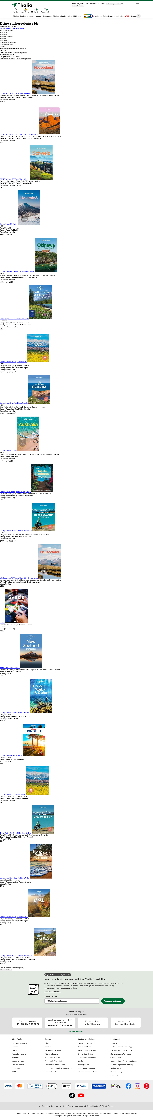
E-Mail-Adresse (50, 996)
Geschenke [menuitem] (135, 16)
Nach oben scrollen (6, 970)
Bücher (2, 28)
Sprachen (3, 38)
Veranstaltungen (117, 1072)
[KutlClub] (116, 1086)
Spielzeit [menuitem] (87, 16)
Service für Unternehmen (55, 1065)
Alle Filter (3, 50)
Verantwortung (18, 1061)
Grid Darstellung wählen (7, 59)
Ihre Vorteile (115, 1039)
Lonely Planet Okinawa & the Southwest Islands (17, 271)
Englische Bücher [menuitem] (27, 16)
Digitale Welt (115, 1068)
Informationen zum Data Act (89, 1072)
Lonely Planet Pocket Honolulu (11, 755)
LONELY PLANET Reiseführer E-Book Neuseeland (19, 578)
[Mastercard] (19, 1086)
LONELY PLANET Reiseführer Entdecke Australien (19, 134)
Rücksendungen (51, 1054)
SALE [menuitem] (127, 16)
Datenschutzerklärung (86, 1068)
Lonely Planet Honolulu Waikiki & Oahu (15, 713)
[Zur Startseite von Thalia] (23, 5)
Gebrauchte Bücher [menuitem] (51, 16)
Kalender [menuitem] (119, 16)
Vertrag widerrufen (76, 1031)
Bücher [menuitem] (16, 16)
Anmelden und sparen (113, 1001)
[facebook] (128, 1086)
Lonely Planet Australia (8, 450)
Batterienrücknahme (53, 1050)
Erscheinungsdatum (6, 48)
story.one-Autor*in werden (121, 1054)
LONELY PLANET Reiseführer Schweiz (15, 179)
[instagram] (137, 1086)
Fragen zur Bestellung (86, 1043)
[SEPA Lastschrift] (35, 1086)
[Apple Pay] (66, 1086)
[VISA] (8, 1086)
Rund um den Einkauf (86, 1039)
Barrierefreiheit (18, 1065)
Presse (14, 1050)
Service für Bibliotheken (54, 1061)
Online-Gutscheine (85, 1054)
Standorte (16, 1057)
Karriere (15, 1047)
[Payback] (98, 1086)
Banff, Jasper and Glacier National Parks (14, 319)
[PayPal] (81, 1086)
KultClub (113, 1075)
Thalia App (114, 1043)
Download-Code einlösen (88, 1057)
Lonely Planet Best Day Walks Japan (13, 362)
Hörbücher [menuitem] (77, 16)
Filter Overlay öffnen (6, 30)
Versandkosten (93, 1116)
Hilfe (47, 1043)
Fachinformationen (19, 1054)
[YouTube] (81, 1096)
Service (48, 1039)
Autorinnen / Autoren (6, 44)
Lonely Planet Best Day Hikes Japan (13, 794)
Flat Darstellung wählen (23, 59)
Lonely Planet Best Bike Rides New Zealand (16, 531)
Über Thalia (17, 1039)
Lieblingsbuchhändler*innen (121, 1050)
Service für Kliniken (52, 1072)
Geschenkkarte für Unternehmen (123, 1061)
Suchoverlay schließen (113, 4)
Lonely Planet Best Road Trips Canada (14, 403)
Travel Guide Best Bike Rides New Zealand (16, 833)
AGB (14, 1072)
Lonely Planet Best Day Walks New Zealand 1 (17, 956)
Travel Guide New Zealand (10, 668)
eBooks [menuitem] (63, 16)
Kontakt (48, 1047)
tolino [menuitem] (69, 16)
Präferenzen (4, 34)
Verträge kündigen (85, 1065)
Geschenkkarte (116, 1057)
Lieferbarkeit (4, 42)
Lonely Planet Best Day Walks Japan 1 (14, 917)
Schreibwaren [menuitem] (108, 16)
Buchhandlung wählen (20, 52)
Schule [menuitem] (38, 16)
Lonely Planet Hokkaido (9, 224)
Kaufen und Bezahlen (86, 1047)
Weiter (138, 16)
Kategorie (3, 36)
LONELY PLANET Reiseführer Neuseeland (16, 93)
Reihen (2, 46)
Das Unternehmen (19, 1043)
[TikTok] (72, 1096)
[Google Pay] (51, 1086)
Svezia (2, 623)
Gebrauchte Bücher (12, 28)
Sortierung (3, 32)
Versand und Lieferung (87, 1050)
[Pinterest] (146, 1086)
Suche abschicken (78, 6)
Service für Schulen (52, 1057)
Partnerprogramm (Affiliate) (121, 1065)
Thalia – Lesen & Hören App (121, 1047)
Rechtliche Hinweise (52, 991)
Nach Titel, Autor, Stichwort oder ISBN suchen (88, 4)
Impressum (16, 1068)
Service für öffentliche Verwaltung (58, 1068)
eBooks (22, 28)
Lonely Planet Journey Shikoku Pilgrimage (15, 492)
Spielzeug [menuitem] (97, 16)
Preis (1, 40)
